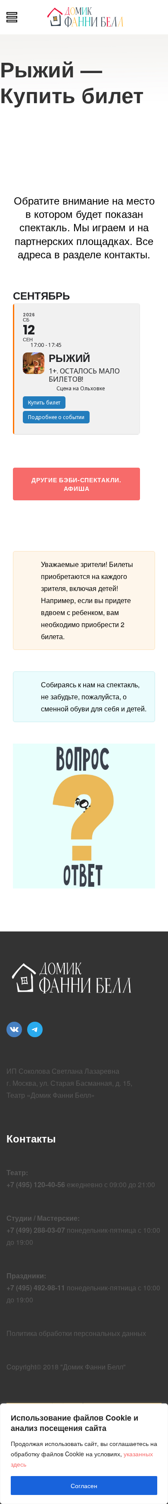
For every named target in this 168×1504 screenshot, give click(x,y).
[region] (84, 1453)
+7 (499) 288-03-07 (35, 1230)
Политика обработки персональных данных (76, 1333)
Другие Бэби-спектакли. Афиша (76, 484)
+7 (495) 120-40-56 (35, 1184)
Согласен (84, 1485)
